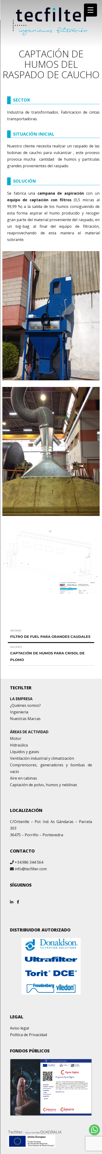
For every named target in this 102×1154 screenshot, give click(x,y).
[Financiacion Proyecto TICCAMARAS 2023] (31, 1141)
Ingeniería (19, 712)
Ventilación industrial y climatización (42, 758)
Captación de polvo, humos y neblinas (43, 784)
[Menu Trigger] (90, 10)
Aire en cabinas (23, 778)
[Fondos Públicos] (51, 1087)
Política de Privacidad (28, 1034)
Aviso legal (19, 1028)
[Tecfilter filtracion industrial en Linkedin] (11, 900)
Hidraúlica (19, 745)
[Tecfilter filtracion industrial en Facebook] (18, 900)
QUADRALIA (50, 1132)
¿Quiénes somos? (25, 705)
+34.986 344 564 (29, 862)
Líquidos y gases (24, 751)
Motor (15, 738)
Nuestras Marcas (25, 718)
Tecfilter (15, 1132)
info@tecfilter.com (31, 868)
